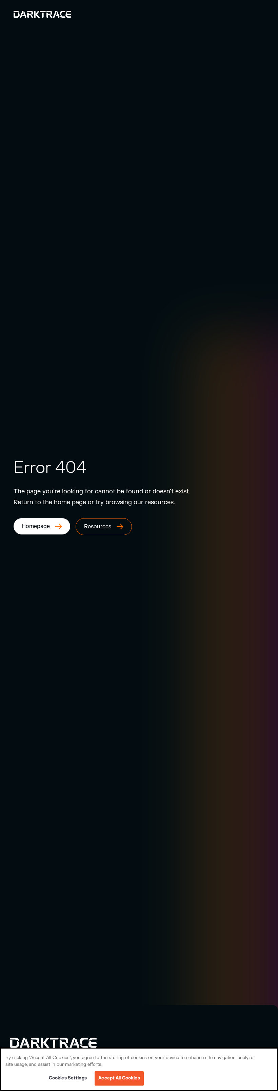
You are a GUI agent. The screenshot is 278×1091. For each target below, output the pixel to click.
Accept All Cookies (119, 1078)
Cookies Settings (68, 1078)
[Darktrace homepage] (61, 1043)
